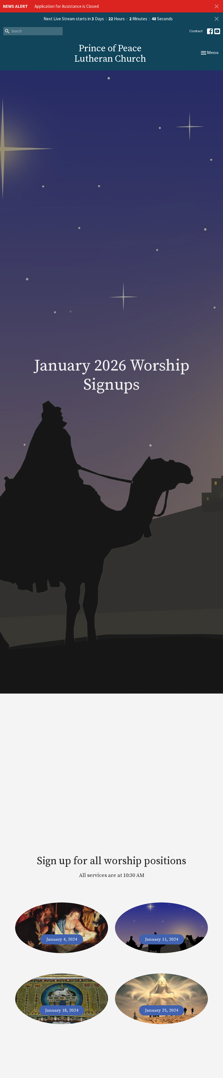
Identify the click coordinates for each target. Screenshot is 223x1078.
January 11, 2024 (161, 939)
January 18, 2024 (61, 1010)
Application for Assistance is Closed (67, 6)
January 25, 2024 (161, 1010)
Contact (196, 31)
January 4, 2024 (61, 939)
